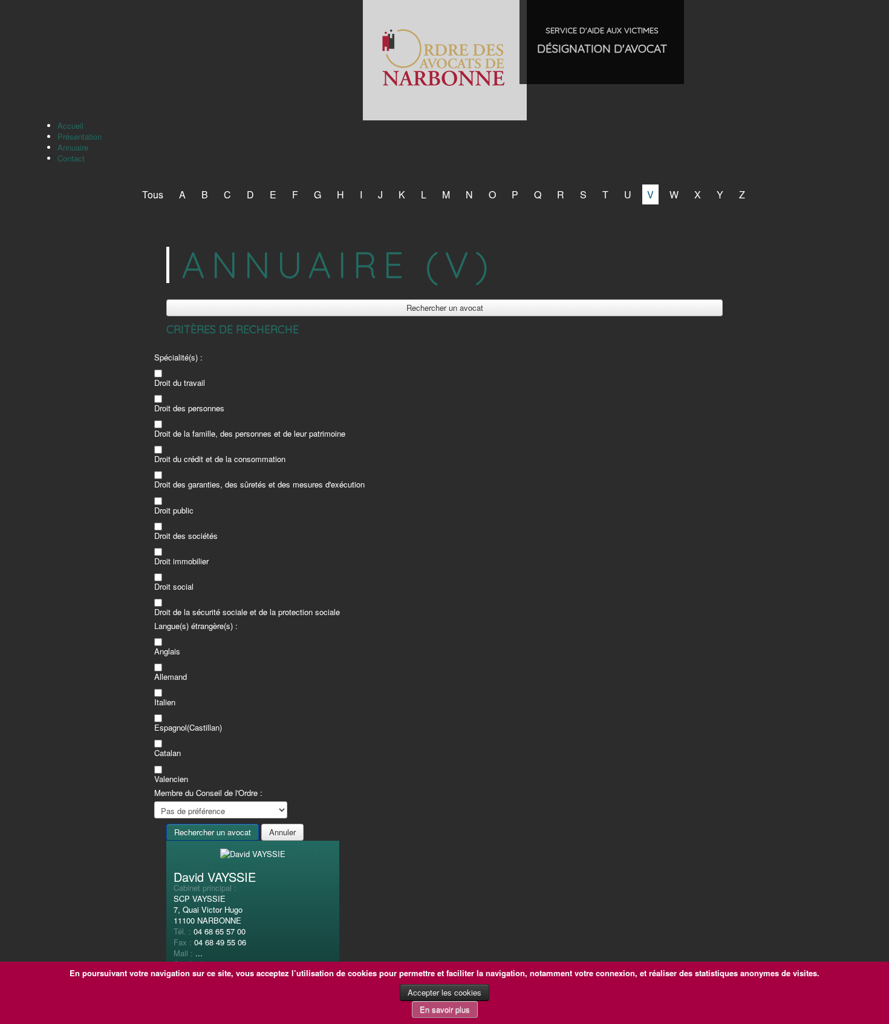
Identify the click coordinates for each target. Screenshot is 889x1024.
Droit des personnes (189, 408)
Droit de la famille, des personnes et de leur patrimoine (249, 433)
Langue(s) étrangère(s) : (196, 626)
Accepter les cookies (444, 992)
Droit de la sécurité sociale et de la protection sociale (247, 612)
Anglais (167, 651)
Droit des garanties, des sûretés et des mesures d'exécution (259, 484)
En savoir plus (445, 1009)
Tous (152, 194)
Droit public (174, 510)
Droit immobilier (181, 561)
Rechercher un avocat (444, 307)
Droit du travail (179, 382)
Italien (164, 702)
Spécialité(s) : (178, 357)
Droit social (174, 586)
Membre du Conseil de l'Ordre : (208, 793)
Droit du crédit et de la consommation (219, 459)
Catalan (167, 753)
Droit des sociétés (186, 535)
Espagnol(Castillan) (188, 727)
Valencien (171, 779)
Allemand (170, 676)
